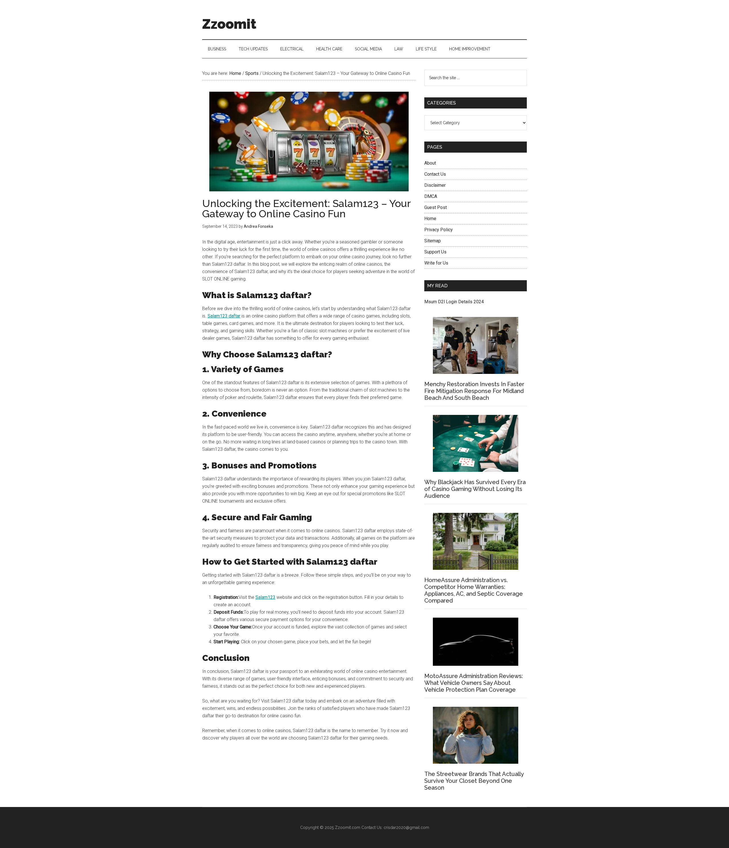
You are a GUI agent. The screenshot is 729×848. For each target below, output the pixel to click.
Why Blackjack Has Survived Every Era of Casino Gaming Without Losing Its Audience (475, 489)
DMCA (430, 196)
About (430, 163)
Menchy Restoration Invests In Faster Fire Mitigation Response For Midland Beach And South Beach (474, 391)
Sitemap (432, 240)
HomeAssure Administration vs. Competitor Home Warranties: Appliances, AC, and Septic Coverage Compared (473, 590)
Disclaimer (435, 185)
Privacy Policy (438, 229)
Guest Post (435, 207)
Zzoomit (229, 24)
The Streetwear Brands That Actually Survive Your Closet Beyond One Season (474, 781)
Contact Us (435, 174)
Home (430, 218)
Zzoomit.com (347, 827)
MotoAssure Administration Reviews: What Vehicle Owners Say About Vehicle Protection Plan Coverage (473, 683)
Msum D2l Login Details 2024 (454, 301)
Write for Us (436, 263)
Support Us (435, 252)
